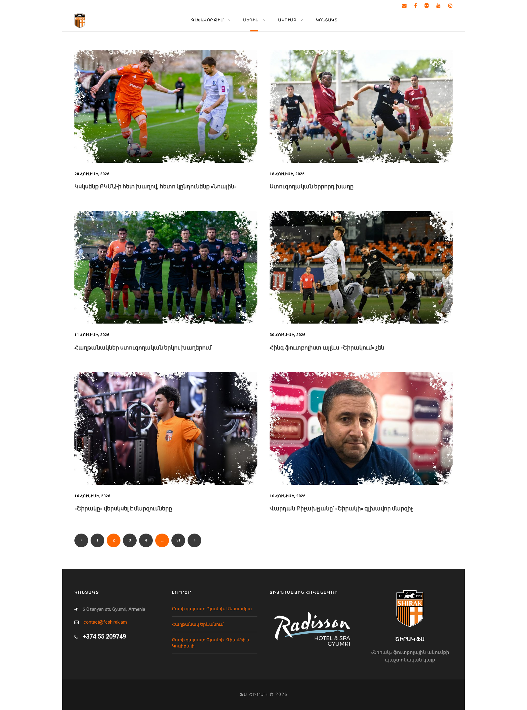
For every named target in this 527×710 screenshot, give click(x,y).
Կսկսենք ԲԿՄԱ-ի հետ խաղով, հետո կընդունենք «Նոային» (155, 186)
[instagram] (450, 6)
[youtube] (438, 6)
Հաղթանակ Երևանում (198, 624)
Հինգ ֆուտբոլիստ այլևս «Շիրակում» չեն (327, 347)
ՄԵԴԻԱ (251, 20)
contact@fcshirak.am (105, 622)
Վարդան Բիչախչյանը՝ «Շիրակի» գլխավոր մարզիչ (341, 508)
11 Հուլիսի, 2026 (91, 335)
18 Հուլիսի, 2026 (287, 174)
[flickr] (427, 6)
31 (178, 540)
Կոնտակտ (327, 20)
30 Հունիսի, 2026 (287, 335)
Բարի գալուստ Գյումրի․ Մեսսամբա (212, 608)
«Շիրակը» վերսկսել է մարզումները (123, 508)
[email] (404, 6)
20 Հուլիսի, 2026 (91, 174)
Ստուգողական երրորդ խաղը (311, 186)
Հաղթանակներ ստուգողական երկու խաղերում (142, 347)
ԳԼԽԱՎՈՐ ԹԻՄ (207, 20)
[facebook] (415, 6)
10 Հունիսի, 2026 (287, 496)
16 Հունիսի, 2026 (92, 496)
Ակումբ (287, 20)
